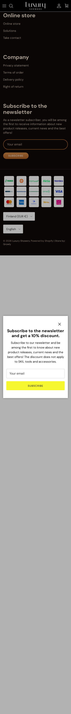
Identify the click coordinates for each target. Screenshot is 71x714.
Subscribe (35, 385)
